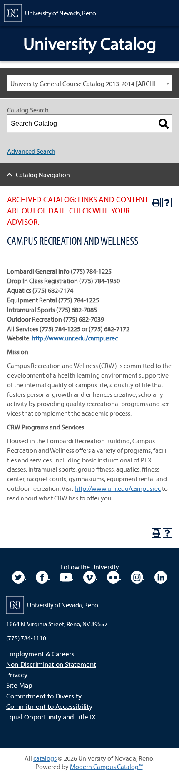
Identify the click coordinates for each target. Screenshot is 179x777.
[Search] (163, 123)
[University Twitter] (19, 576)
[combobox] (89, 83)
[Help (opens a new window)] (167, 202)
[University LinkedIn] (160, 576)
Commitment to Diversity (44, 695)
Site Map (19, 685)
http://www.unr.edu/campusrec (118, 488)
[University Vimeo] (90, 576)
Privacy (16, 674)
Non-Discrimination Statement (51, 664)
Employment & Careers (40, 653)
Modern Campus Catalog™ (106, 766)
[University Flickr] (114, 576)
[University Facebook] (43, 576)
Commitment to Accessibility (49, 706)
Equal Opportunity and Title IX (51, 716)
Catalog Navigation (43, 174)
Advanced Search (31, 151)
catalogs (45, 758)
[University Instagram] (137, 576)
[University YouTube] (66, 576)
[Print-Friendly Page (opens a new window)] (156, 202)
